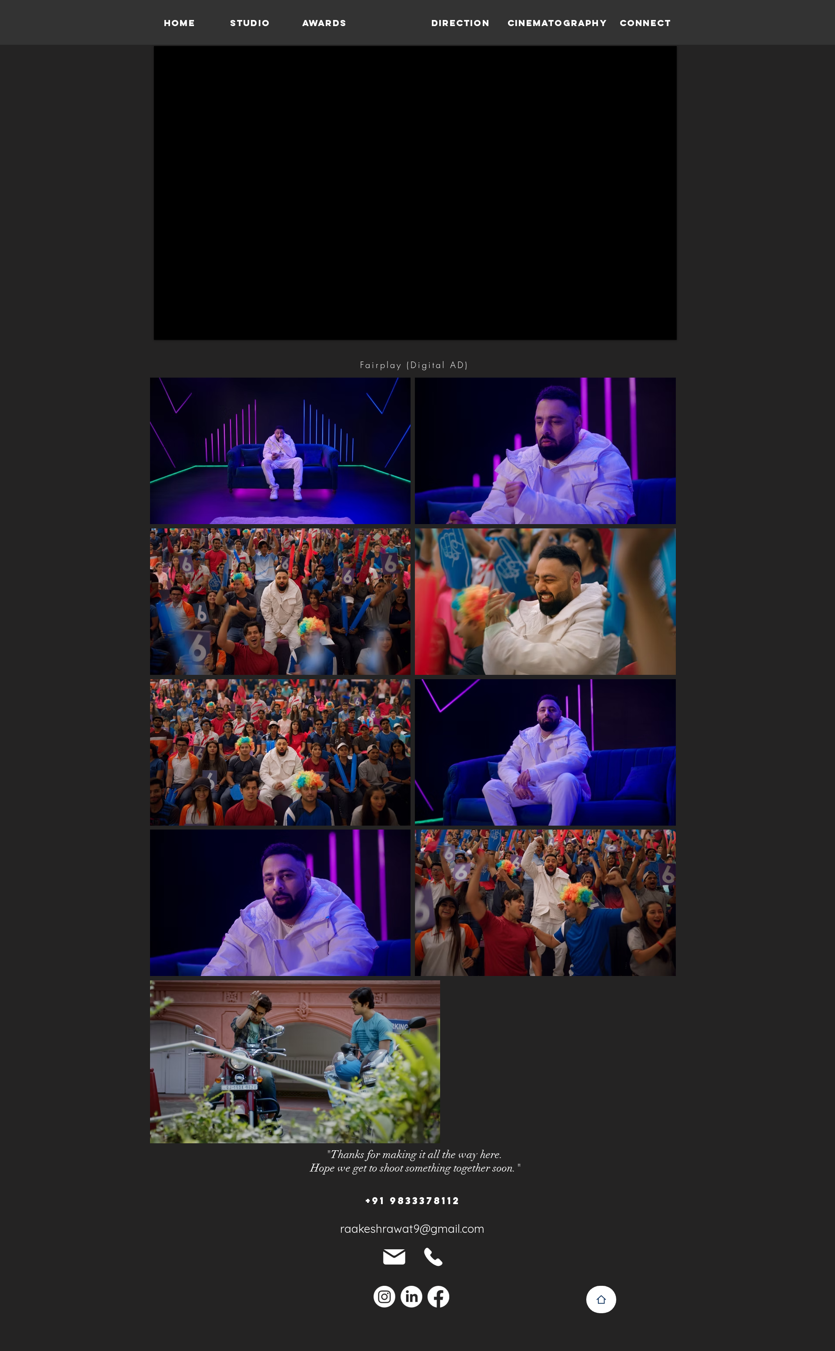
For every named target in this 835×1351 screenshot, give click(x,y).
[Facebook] (438, 1297)
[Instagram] (384, 1297)
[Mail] (394, 1257)
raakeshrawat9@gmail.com (412, 1229)
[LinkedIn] (411, 1297)
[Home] (601, 1299)
